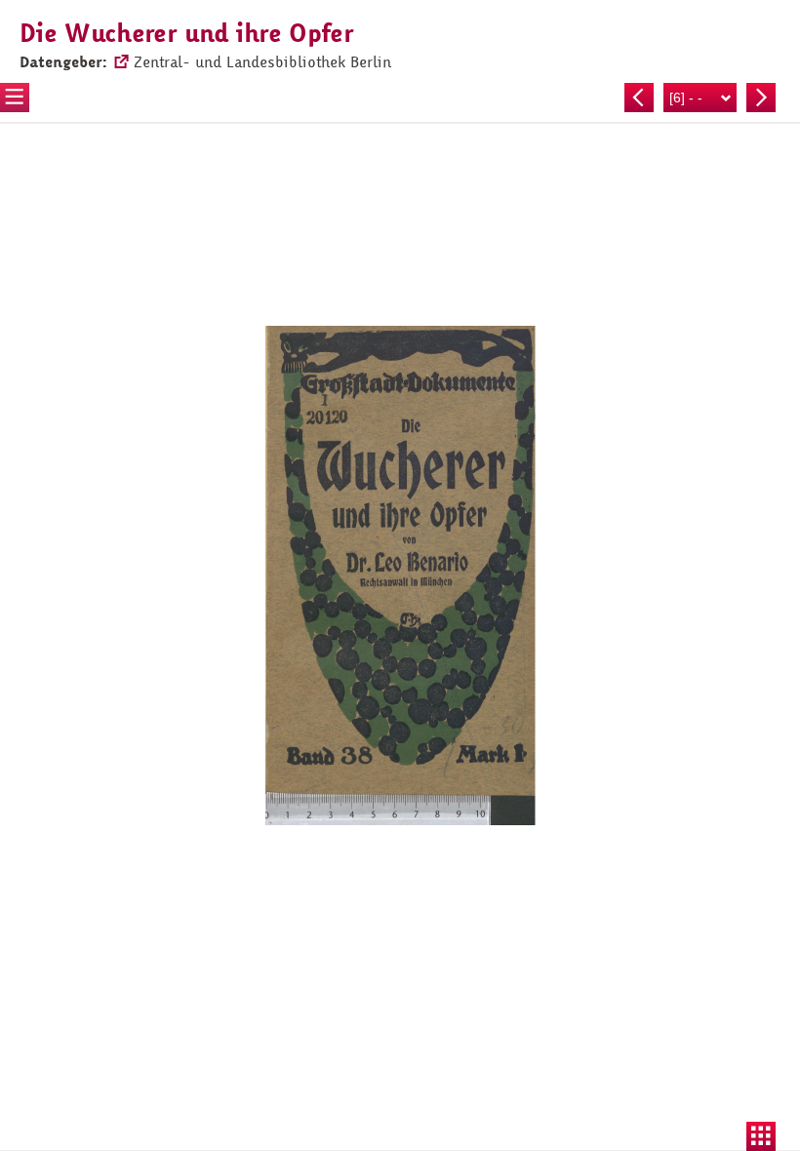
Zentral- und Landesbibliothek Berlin (262, 62)
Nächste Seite (761, 97)
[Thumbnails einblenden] (761, 1136)
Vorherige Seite (639, 97)
